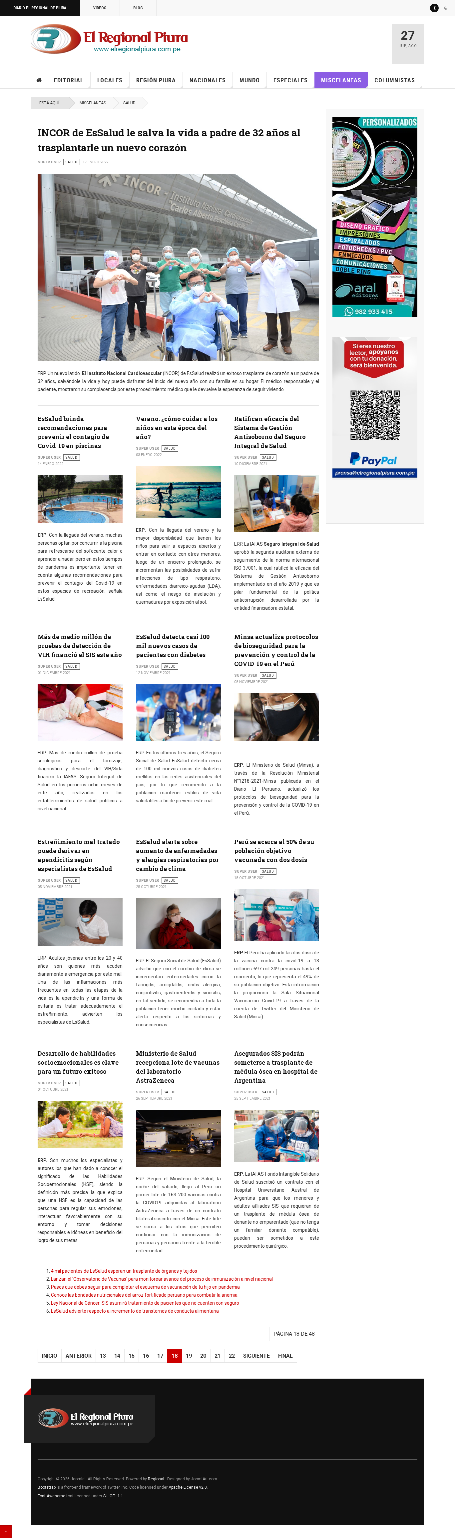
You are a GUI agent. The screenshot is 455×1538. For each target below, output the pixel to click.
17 (160, 1356)
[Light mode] (434, 8)
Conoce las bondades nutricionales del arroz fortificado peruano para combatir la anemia (144, 1295)
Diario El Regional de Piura (39, 8)
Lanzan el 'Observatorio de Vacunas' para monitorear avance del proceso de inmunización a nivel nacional (162, 1279)
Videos (99, 8)
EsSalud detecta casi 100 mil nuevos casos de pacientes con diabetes (173, 646)
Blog (138, 8)
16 (146, 1356)
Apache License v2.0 (188, 1487)
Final (285, 1356)
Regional (156, 1479)
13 (103, 1356)
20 (203, 1356)
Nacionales (208, 80)
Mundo (249, 80)
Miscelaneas (341, 80)
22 (232, 1356)
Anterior (79, 1356)
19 (189, 1356)
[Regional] (109, 39)
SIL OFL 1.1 (113, 1496)
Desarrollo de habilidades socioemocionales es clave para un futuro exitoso (78, 1062)
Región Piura (156, 80)
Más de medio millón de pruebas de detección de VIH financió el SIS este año (80, 646)
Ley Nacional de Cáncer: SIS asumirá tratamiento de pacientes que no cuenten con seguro (145, 1303)
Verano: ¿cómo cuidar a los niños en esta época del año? (177, 428)
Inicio (39, 80)
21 (218, 1356)
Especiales (290, 80)
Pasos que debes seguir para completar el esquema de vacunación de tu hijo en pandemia (145, 1287)
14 (117, 1356)
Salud (129, 103)
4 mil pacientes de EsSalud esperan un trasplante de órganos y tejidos (124, 1271)
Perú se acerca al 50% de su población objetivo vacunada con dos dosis (274, 851)
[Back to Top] (6, 1531)
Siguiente (256, 1356)
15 (132, 1356)
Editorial (69, 80)
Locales (110, 80)
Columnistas (394, 80)
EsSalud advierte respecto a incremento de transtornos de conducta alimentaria (135, 1311)
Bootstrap (47, 1487)
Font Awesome (51, 1496)
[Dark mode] (445, 8)
